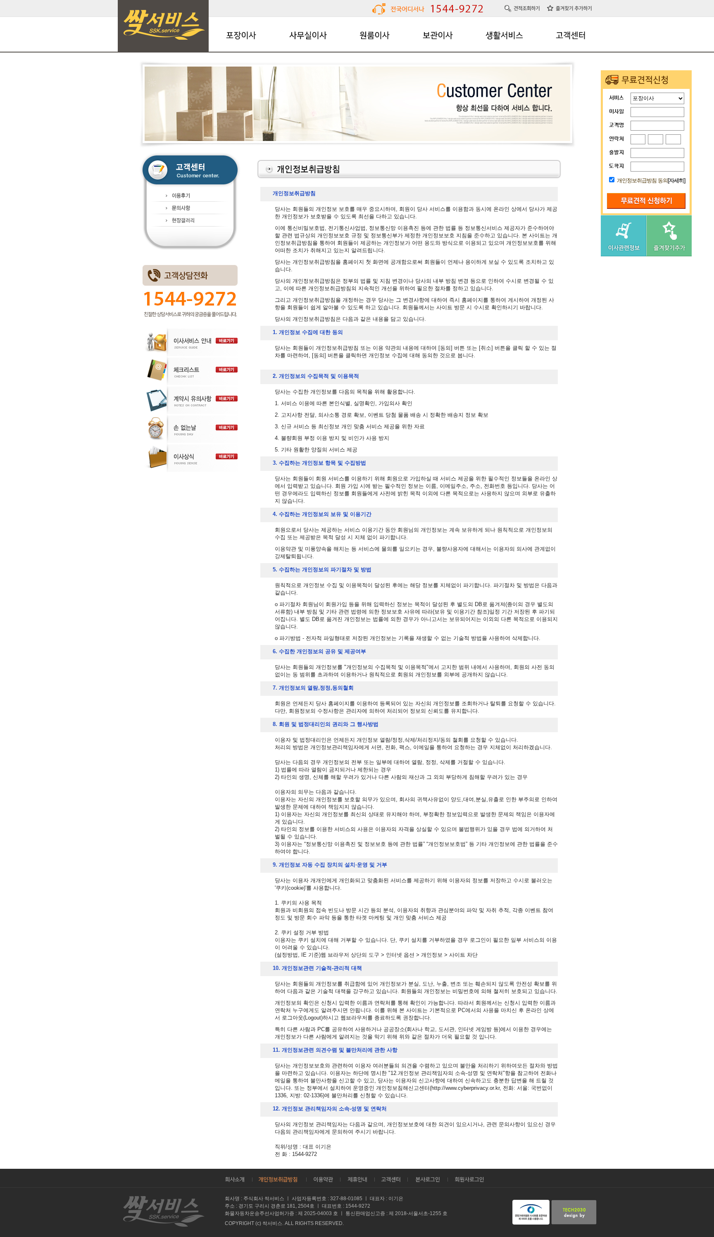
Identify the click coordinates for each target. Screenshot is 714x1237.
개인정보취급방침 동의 (642, 180)
